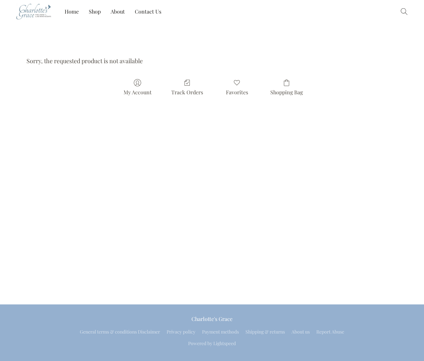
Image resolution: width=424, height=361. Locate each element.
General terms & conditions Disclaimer (120, 332)
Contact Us (148, 11)
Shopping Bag (286, 92)
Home (72, 11)
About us (301, 332)
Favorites (237, 92)
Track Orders (187, 92)
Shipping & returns (265, 332)
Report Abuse (330, 332)
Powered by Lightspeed (212, 343)
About (118, 11)
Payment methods (220, 332)
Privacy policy (181, 332)
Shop (95, 11)
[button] (33, 11)
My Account (138, 92)
